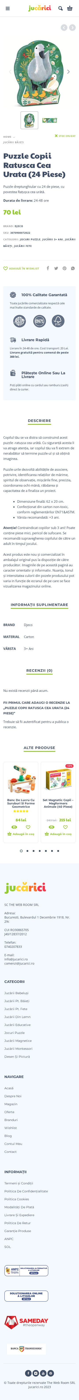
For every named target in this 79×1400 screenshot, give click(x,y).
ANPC (8, 1239)
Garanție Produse (17, 1231)
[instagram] (35, 1373)
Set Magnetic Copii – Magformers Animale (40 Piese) (58, 803)
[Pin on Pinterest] (63, 268)
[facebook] (28, 1373)
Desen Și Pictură (17, 1057)
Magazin (10, 1104)
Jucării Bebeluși (16, 993)
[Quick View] (14, 827)
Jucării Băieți (13, 142)
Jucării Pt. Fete (15, 1009)
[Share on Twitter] (55, 268)
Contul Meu (13, 1144)
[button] (7, 8)
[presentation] (10, 71)
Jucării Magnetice (18, 1041)
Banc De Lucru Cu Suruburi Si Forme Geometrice (21, 803)
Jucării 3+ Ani (52, 239)
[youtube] (43, 1373)
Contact (10, 1152)
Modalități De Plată (19, 1207)
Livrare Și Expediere (19, 1215)
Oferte (9, 1112)
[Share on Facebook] (46, 268)
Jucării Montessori (18, 1049)
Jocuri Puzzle (30, 239)
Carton (29, 636)
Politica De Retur (17, 1223)
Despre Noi (13, 1096)
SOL (7, 1247)
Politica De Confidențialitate (26, 1191)
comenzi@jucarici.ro (19, 963)
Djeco (19, 226)
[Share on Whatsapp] (71, 268)
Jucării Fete (23, 246)
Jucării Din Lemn (17, 1017)
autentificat (31, 721)
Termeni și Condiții (18, 1183)
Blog (8, 1136)
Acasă (8, 1088)
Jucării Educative (17, 1025)
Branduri (11, 1120)
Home (7, 136)
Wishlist (10, 1128)
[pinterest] (50, 1373)
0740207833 (13, 947)
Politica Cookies (16, 1199)
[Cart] (69, 8)
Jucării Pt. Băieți (16, 1001)
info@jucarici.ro (16, 959)
